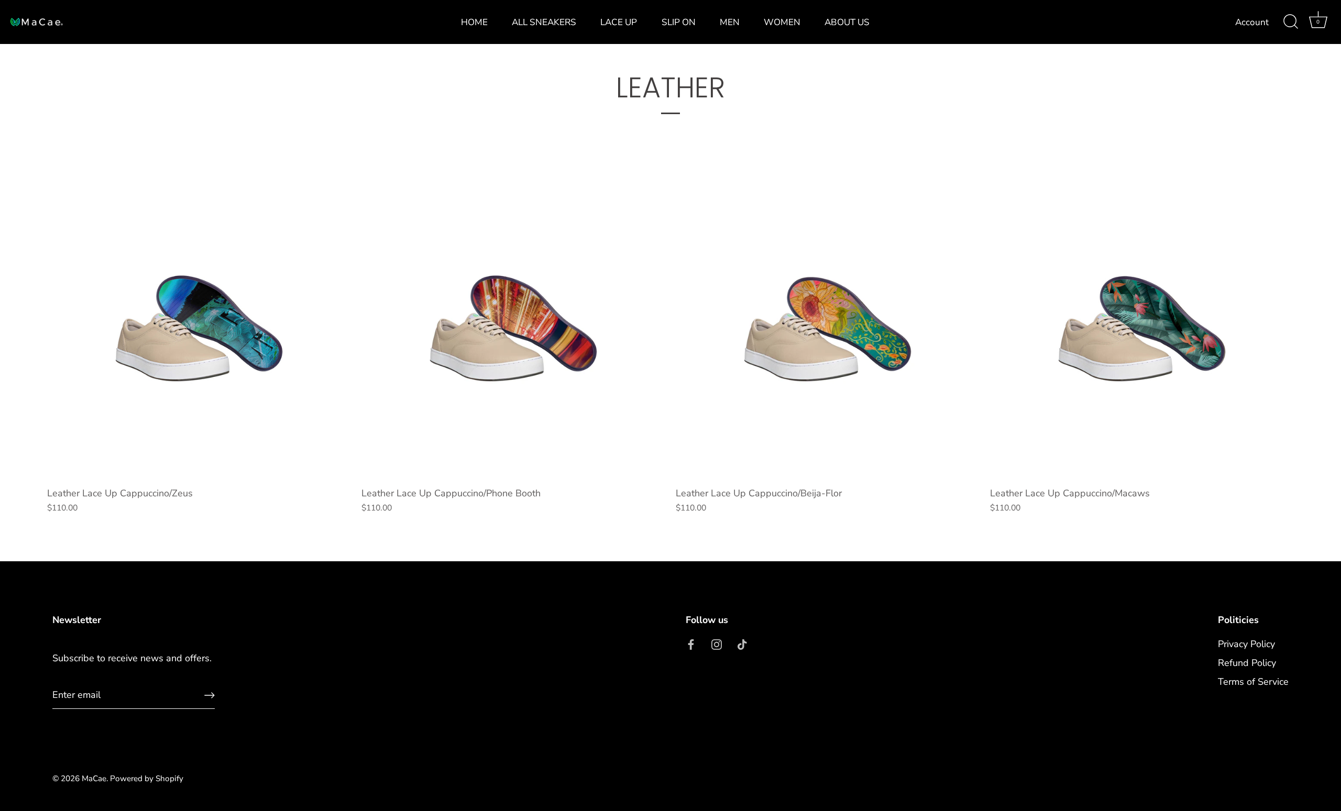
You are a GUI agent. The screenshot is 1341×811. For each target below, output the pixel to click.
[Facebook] (691, 644)
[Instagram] (716, 644)
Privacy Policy (1246, 644)
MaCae (94, 778)
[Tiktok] (742, 644)
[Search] (1290, 22)
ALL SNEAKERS (544, 22)
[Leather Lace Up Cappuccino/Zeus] (199, 329)
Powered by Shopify (146, 778)
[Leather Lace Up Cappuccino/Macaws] (1142, 329)
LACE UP (618, 22)
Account (1252, 22)
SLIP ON (679, 22)
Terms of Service (1253, 681)
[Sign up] (209, 695)
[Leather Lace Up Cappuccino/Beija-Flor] (828, 329)
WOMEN (782, 22)
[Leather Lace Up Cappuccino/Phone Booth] (513, 329)
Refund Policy (1247, 663)
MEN (730, 22)
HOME (474, 22)
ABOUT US (847, 22)
